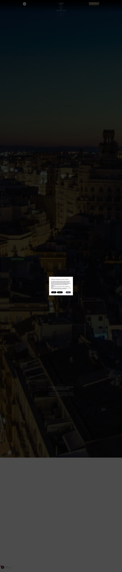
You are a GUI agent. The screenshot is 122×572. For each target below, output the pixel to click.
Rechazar (59, 292)
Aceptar (54, 292)
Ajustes (68, 292)
